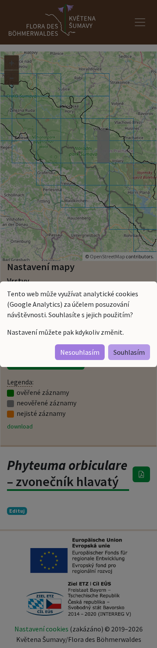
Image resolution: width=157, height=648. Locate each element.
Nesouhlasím (79, 352)
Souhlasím (129, 352)
